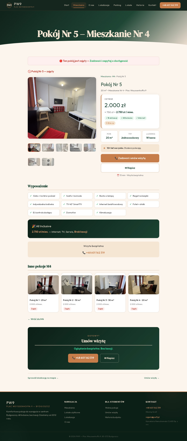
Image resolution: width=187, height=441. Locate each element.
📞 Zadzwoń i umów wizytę (130, 158)
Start (66, 5)
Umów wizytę (111, 412)
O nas (91, 5)
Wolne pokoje (111, 407)
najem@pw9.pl (153, 417)
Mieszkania (78, 5)
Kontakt (152, 5)
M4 (113, 76)
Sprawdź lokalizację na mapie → (43, 378)
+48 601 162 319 (170, 5)
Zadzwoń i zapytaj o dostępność (109, 60)
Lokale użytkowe (72, 412)
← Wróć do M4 (36, 319)
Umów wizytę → (151, 378)
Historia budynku (113, 417)
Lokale (128, 5)
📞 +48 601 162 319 (93, 252)
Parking (117, 5)
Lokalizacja (103, 5)
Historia (140, 5)
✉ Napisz (130, 167)
